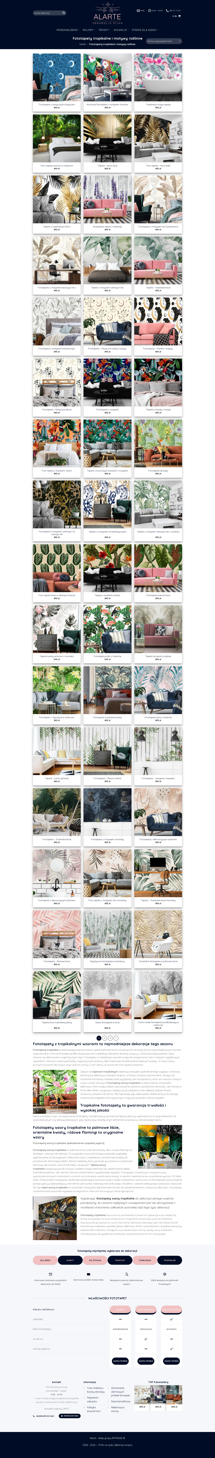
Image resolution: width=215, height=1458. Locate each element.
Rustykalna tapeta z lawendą (107, 226)
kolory (88, 29)
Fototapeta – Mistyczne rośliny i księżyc (107, 348)
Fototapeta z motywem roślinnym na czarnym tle (57, 533)
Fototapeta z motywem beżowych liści (57, 287)
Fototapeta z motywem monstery (107, 839)
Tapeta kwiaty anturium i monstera (57, 656)
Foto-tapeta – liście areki (158, 165)
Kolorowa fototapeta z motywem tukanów (107, 104)
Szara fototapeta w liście (107, 1022)
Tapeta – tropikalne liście (158, 287)
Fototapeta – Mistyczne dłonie (56, 409)
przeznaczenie (67, 29)
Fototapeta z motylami (107, 409)
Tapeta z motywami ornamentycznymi (107, 531)
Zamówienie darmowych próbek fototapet (120, 1391)
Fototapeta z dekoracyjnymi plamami (158, 839)
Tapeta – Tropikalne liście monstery (158, 900)
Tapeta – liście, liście (107, 165)
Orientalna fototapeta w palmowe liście (158, 961)
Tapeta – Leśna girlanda (57, 778)
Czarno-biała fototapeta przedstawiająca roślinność (158, 1023)
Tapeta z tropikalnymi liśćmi (56, 226)
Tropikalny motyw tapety (158, 104)
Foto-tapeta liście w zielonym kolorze (57, 595)
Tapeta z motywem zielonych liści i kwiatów (158, 531)
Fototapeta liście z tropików (158, 717)
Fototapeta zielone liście (158, 595)
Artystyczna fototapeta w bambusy (107, 961)
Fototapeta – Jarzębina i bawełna (158, 778)
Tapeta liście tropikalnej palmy (57, 1022)
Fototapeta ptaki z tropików (107, 656)
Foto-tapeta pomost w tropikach (57, 165)
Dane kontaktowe (120, 1401)
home (83, 44)
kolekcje (120, 29)
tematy (103, 29)
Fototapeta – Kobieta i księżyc (158, 348)
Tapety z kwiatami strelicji (107, 595)
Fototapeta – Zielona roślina (107, 778)
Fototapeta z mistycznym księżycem (57, 104)
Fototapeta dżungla (158, 470)
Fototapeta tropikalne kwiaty (107, 717)
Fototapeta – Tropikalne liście (56, 839)
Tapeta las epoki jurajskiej (158, 656)
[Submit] (63, 13)
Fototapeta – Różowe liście (57, 961)
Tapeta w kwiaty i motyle (158, 409)
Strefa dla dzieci (144, 29)
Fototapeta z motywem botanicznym (57, 348)
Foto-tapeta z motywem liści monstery (107, 900)
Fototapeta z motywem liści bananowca (158, 226)
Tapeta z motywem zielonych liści (107, 287)
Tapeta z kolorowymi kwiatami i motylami (107, 470)
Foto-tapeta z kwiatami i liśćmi (57, 470)
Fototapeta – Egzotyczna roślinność (56, 717)
